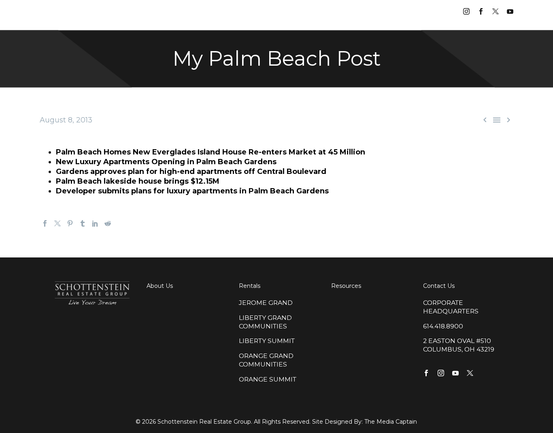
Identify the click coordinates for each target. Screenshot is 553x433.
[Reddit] (107, 223)
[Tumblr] (82, 223)
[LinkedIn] (95, 223)
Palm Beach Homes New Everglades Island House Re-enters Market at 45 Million (210, 152)
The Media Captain (390, 421)
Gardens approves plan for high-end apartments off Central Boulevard (191, 171)
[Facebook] (45, 223)
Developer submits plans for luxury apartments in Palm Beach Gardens (192, 190)
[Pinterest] (70, 223)
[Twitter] (57, 223)
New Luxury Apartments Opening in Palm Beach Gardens (166, 161)
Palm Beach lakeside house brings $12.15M (137, 181)
